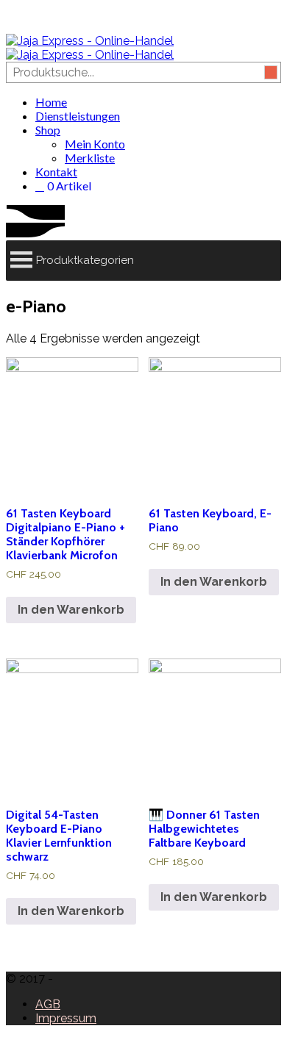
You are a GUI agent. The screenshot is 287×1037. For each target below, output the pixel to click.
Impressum (65, 1018)
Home (51, 102)
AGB (47, 1004)
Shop (47, 130)
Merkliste (90, 158)
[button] (85, 260)
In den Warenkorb (71, 610)
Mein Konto (95, 144)
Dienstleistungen (77, 116)
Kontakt (56, 172)
